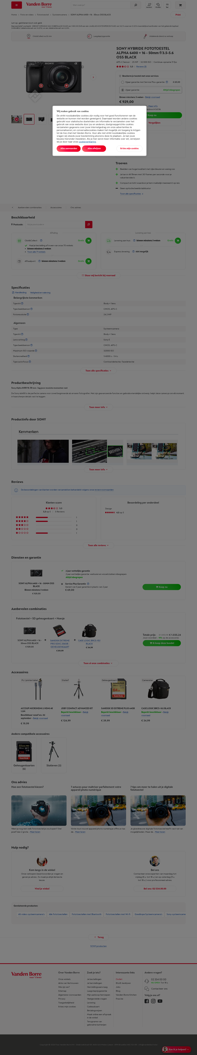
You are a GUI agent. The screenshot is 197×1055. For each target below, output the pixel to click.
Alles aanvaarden (68, 148)
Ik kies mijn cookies (129, 148)
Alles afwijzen (94, 148)
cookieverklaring (87, 141)
